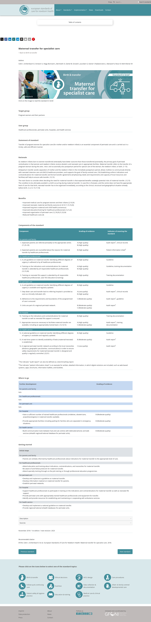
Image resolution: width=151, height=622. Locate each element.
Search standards (145, 2)
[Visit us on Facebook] (78, 614)
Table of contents (75, 22)
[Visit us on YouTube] (91, 614)
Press (110, 2)
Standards (67, 10)
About (58, 10)
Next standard (125, 552)
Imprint (21, 611)
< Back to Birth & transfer (28, 53)
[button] (1, 39)
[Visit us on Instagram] (86, 614)
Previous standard (27, 552)
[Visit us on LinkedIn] (82, 614)
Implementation (80, 10)
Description (24, 518)
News (91, 10)
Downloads (99, 10)
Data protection (24, 614)
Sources (23, 523)
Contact (108, 10)
